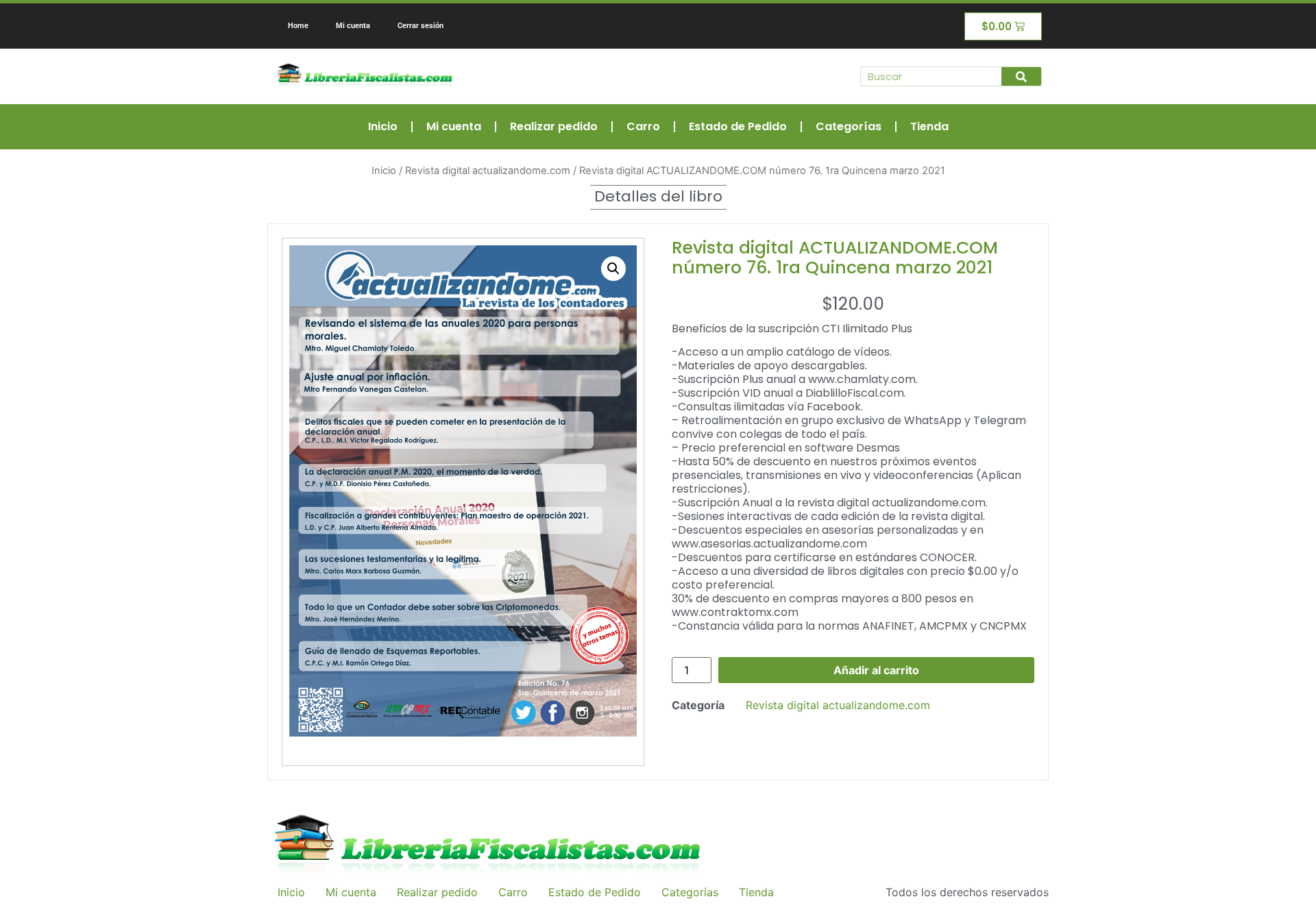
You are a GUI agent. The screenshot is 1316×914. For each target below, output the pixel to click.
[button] (613, 268)
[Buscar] (1021, 76)
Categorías (848, 126)
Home (298, 25)
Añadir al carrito (876, 670)
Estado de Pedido (738, 126)
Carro (643, 126)
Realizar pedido (554, 126)
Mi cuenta (353, 25)
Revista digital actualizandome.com (487, 170)
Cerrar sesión (420, 25)
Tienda (929, 126)
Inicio (383, 126)
